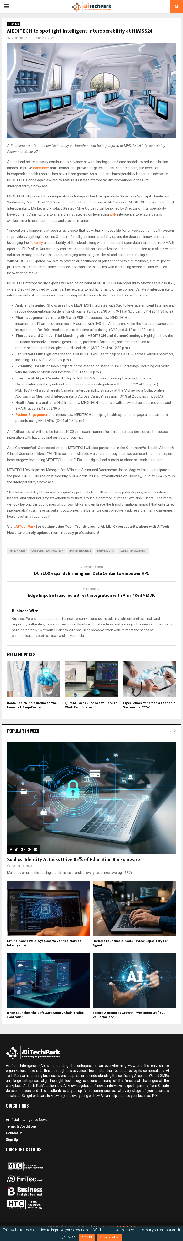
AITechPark (25, 526)
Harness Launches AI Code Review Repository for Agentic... (130, 943)
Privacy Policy (109, 1237)
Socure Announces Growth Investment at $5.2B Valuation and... (129, 1015)
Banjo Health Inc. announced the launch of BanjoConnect (32, 705)
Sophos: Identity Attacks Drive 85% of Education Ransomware (73, 860)
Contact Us (14, 1133)
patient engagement (133, 550)
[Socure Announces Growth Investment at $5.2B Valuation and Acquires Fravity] (134, 980)
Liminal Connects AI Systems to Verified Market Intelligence (44, 943)
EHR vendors (105, 550)
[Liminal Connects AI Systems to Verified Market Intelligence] (48, 908)
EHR (113, 214)
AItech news (17, 550)
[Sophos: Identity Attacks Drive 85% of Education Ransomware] (91, 798)
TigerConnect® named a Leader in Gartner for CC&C (149, 705)
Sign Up (12, 1140)
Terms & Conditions (21, 1126)
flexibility (37, 243)
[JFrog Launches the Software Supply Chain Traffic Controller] (48, 980)
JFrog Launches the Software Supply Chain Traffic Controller (45, 1015)
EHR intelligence (80, 550)
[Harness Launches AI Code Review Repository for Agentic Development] (134, 908)
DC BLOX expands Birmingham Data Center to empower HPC (91, 573)
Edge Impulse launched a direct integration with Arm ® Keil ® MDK (91, 595)
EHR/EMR (13, 24)
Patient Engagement (32, 415)
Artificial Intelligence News (26, 1120)
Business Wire (20, 37)
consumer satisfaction (47, 550)
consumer (41, 168)
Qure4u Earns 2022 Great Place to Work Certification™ (91, 705)
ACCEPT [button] (86, 1237)
